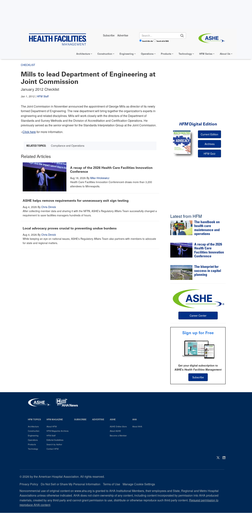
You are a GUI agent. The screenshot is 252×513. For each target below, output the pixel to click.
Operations (147, 53)
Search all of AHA (163, 41)
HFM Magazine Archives (57, 431)
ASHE (113, 419)
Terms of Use (111, 484)
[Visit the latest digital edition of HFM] (182, 142)
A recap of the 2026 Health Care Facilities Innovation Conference (111, 170)
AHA (134, 419)
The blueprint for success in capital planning (207, 271)
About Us (225, 53)
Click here (29, 132)
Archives (210, 144)
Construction (104, 53)
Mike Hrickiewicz (99, 178)
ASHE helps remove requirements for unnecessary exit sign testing (76, 201)
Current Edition (209, 134)
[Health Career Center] (198, 298)
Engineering (127, 53)
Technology (185, 53)
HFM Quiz (209, 153)
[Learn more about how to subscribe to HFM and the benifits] (197, 349)
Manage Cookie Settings (139, 484)
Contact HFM (52, 448)
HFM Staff (43, 96)
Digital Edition (198, 124)
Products (166, 53)
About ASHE (115, 431)
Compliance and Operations (67, 145)
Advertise (98, 419)
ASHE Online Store (118, 426)
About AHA (137, 426)
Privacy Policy (29, 484)
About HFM (51, 426)
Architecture (83, 53)
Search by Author (54, 444)
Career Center (198, 315)
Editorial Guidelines (54, 440)
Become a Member (118, 435)
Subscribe (198, 377)
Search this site (147, 41)
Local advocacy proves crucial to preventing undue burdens (70, 228)
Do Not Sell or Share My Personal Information (70, 484)
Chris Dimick (48, 207)
